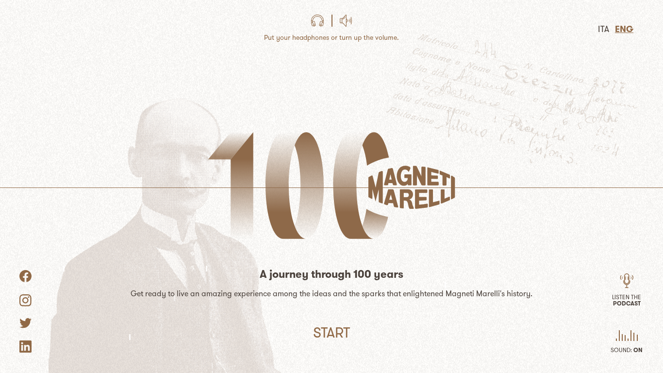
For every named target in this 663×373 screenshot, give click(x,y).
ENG (624, 28)
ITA (603, 28)
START (331, 332)
